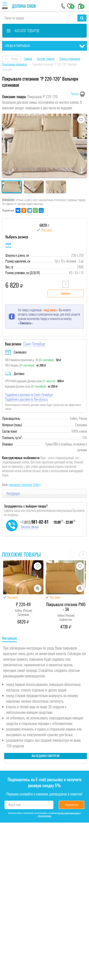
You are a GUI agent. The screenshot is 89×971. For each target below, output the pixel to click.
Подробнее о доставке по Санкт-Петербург (29, 395)
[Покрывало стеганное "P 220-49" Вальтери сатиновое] (23, 577)
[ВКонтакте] (18, 210)
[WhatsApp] (35, 210)
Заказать (66, 293)
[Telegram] (29, 210)
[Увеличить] (37, 588)
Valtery (37, 485)
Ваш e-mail (14, 805)
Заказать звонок (29, 527)
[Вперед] (83, 555)
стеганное (26, 485)
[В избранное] (81, 119)
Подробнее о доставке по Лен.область (26, 399)
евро (8, 243)
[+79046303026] (63, 5)
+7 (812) (34, 522)
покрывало (14, 485)
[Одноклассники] (23, 210)
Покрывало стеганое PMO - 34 (65, 607)
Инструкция (13, 493)
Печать (75, 94)
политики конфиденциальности (68, 813)
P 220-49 (23, 604)
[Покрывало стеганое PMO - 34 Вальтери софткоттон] (66, 577)
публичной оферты (44, 816)
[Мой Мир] (41, 210)
